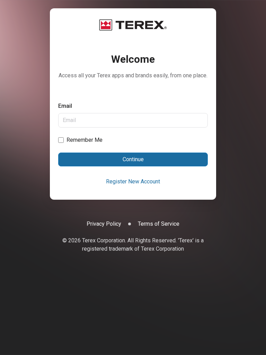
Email (65, 106)
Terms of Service (158, 223)
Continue (133, 159)
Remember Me (84, 140)
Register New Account (133, 181)
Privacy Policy (104, 223)
